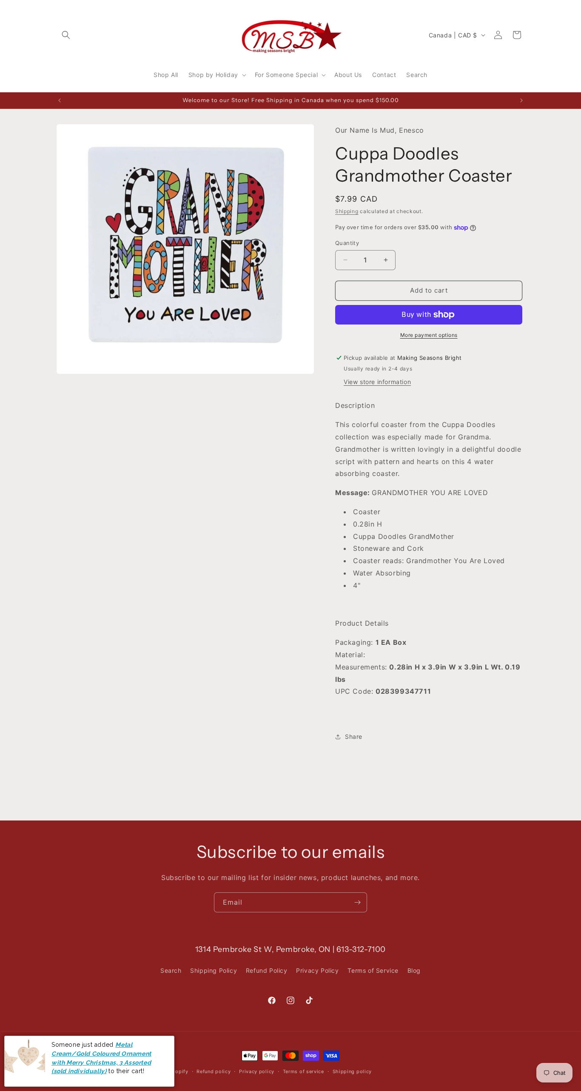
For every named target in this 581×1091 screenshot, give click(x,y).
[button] (66, 35)
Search (171, 970)
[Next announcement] (521, 100)
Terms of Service (373, 970)
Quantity (347, 242)
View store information (377, 381)
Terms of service (303, 1071)
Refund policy (214, 1071)
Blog (414, 970)
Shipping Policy (213, 970)
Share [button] (353, 736)
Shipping (347, 211)
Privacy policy (256, 1071)
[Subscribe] (357, 902)
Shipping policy (352, 1071)
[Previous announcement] (59, 100)
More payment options (429, 335)
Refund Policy (267, 970)
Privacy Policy (317, 970)
